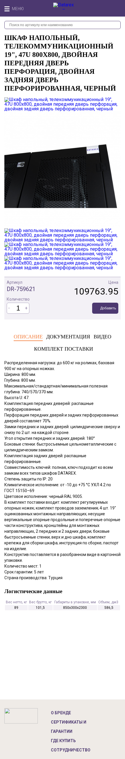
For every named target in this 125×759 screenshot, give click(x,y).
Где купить (63, 740)
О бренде (61, 712)
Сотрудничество (70, 750)
